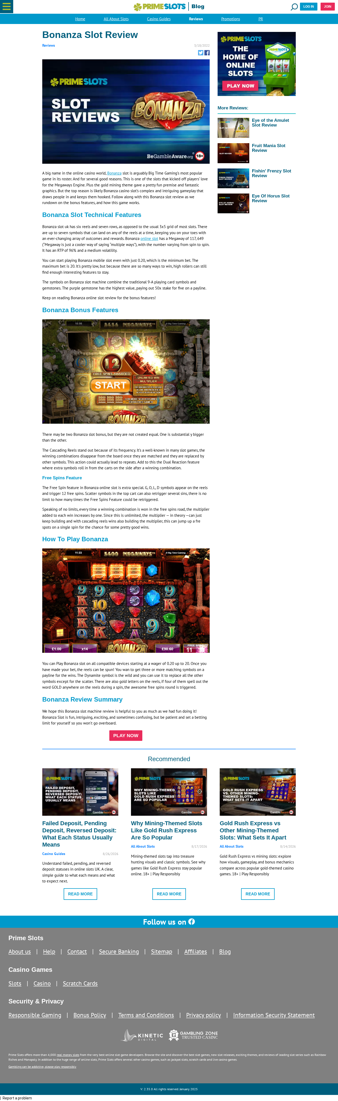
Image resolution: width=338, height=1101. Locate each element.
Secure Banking (119, 951)
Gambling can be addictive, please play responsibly (42, 1067)
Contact (77, 951)
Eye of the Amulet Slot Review (270, 122)
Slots (14, 983)
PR (261, 18)
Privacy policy (203, 1015)
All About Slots (116, 18)
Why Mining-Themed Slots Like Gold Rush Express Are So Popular (166, 830)
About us (19, 951)
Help (49, 951)
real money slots (68, 1055)
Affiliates (195, 951)
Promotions (230, 18)
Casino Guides (159, 18)
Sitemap (161, 951)
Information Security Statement (274, 1015)
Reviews (196, 18)
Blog (225, 951)
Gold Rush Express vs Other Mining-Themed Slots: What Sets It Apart (253, 830)
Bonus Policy (89, 1015)
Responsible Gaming (34, 1015)
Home (80, 18)
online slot (149, 238)
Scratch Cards (80, 983)
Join (327, 6)
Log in (308, 6)
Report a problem (17, 1098)
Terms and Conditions (146, 1015)
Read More (80, 894)
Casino (42, 983)
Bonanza (114, 173)
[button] (6, 6)
